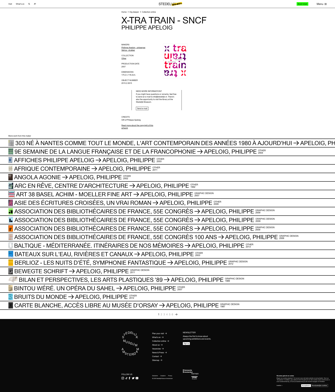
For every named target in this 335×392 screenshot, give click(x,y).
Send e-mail (142, 108)
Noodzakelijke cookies (319, 385)
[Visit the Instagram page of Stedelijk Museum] (122, 378)
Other (123, 58)
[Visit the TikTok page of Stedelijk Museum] (126, 378)
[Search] (29, 4)
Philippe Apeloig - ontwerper (133, 47)
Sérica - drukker (128, 50)
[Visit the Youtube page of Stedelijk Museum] (137, 378)
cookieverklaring (284, 381)
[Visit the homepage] (130, 355)
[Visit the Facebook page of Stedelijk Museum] (129, 378)
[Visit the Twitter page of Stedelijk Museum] (133, 378)
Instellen (279, 385)
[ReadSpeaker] (35, 4)
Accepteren (306, 385)
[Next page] (176, 314)
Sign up (186, 343)
